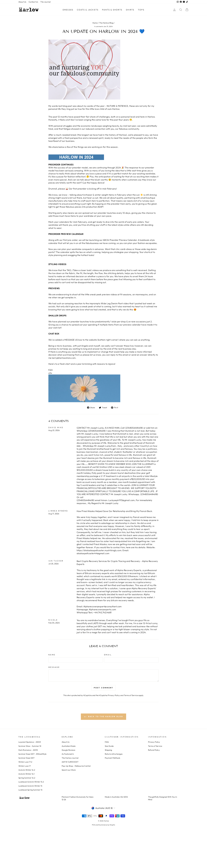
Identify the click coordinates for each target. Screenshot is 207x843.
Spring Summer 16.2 (26, 778)
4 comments (99, 26)
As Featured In (68, 754)
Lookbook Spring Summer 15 (30, 790)
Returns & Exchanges (114, 754)
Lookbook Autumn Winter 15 (30, 786)
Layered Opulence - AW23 (29, 742)
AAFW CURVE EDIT (70, 762)
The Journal (45, 2)
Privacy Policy (114, 695)
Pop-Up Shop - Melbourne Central (76, 766)
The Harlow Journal (70, 758)
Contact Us (33, 2)
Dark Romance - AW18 (28, 750)
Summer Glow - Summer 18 (29, 746)
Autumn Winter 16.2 (26, 770)
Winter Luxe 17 (24, 766)
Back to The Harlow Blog (105, 716)
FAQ (107, 742)
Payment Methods (112, 758)
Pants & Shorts (112, 10)
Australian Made (69, 746)
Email (108, 655)
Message (54, 667)
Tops (141, 10)
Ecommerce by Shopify (107, 825)
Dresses (68, 10)
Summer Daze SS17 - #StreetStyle (32, 754)
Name (51, 655)
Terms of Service (131, 695)
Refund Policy (154, 750)
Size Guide (109, 746)
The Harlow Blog (106, 23)
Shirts (130, 10)
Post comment (103, 688)
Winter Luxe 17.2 (25, 762)
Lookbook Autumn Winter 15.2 (31, 782)
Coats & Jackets (87, 10)
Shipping (108, 750)
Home (95, 23)
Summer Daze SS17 (26, 758)
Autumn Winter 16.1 (26, 774)
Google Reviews (68, 750)
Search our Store (69, 770)
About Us (22, 2)
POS (93, 825)
